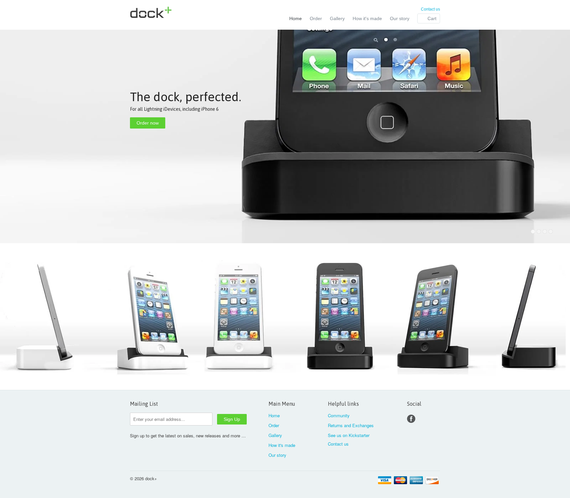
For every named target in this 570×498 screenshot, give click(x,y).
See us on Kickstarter (348, 435)
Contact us (430, 9)
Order (316, 18)
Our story (399, 18)
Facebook (411, 419)
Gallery (337, 18)
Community (339, 415)
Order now (148, 123)
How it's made (367, 18)
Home (295, 18)
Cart (432, 18)
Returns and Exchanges (351, 425)
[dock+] (179, 13)
